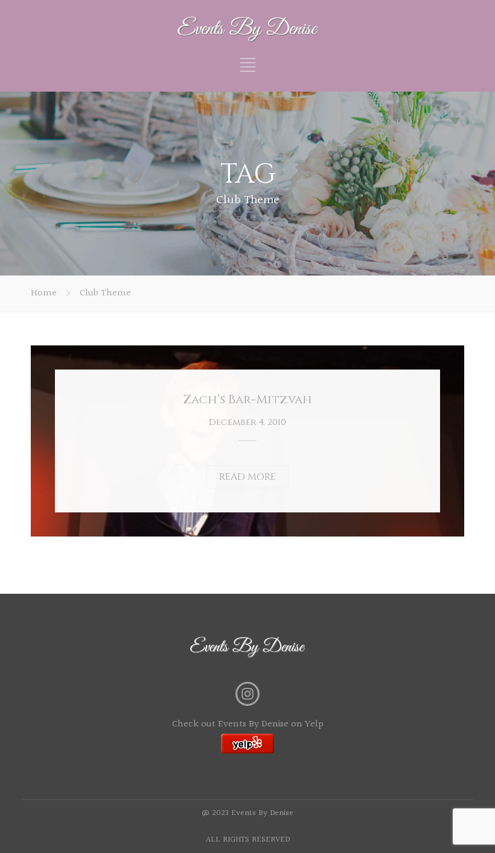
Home (44, 293)
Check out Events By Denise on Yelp (248, 724)
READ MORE (247, 476)
